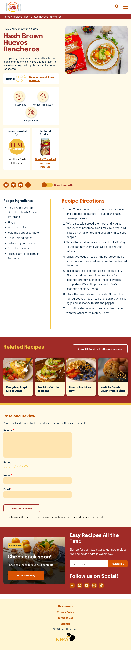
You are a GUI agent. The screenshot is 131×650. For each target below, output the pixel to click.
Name (7, 475)
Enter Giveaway (26, 575)
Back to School (11, 28)
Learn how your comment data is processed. (77, 517)
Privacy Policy (65, 612)
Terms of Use (65, 617)
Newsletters (65, 606)
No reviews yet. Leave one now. (42, 78)
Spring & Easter (29, 28)
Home (6, 16)
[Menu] (125, 7)
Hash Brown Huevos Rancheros (36, 58)
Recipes (17, 16)
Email (7, 489)
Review (8, 429)
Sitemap (66, 623)
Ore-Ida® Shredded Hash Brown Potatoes (45, 163)
